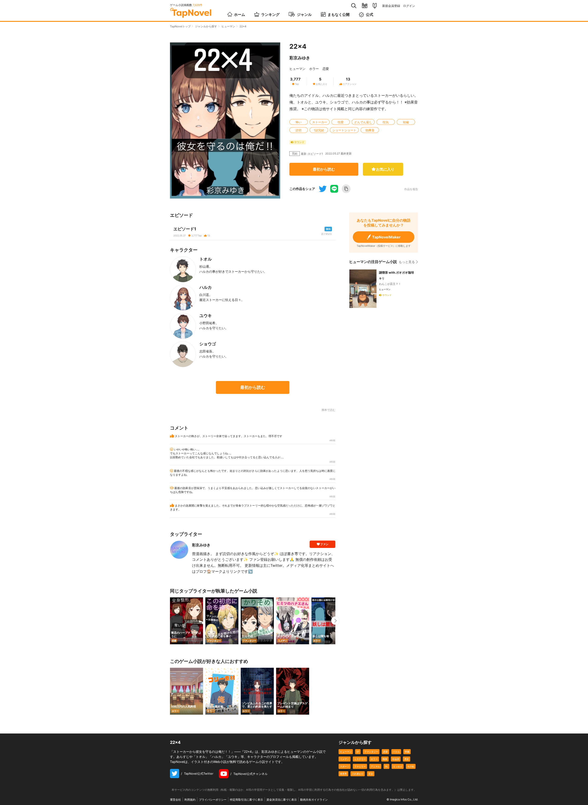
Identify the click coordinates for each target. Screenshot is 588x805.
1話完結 (319, 130)
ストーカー (319, 122)
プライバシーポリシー (212, 799)
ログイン (409, 5)
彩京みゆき (299, 57)
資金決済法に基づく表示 (281, 799)
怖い (299, 122)
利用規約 (189, 799)
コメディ (344, 759)
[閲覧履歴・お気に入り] (364, 5)
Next (335, 620)
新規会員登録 (391, 5)
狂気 (386, 122)
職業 (385, 759)
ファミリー (360, 766)
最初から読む (324, 169)
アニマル (375, 766)
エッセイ (397, 766)
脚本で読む (328, 410)
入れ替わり (357, 773)
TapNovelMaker (386, 237)
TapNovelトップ (180, 26)
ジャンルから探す (206, 26)
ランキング (270, 14)
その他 (410, 766)
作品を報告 (411, 189)
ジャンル (304, 14)
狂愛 (341, 122)
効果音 (369, 130)
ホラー (314, 69)
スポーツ (344, 766)
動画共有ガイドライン (314, 799)
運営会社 (175, 799)
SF (357, 751)
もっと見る (407, 262)
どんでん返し (363, 122)
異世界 (343, 773)
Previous (170, 620)
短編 (406, 122)
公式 (369, 14)
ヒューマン (228, 26)
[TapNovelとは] (375, 6)
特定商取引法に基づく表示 (246, 799)
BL (386, 766)
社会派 (395, 759)
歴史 (406, 759)
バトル (396, 751)
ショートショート (344, 130)
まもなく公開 (339, 14)
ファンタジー (371, 751)
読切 (299, 130)
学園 (407, 751)
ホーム (239, 14)
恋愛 (325, 69)
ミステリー (360, 759)
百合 (370, 773)
